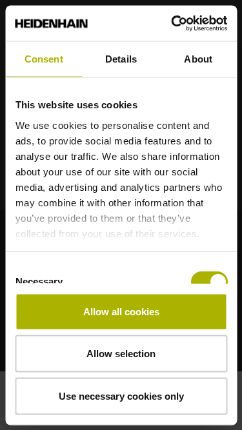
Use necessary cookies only (121, 395)
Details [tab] (121, 59)
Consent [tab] (44, 59)
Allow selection (121, 353)
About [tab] (198, 59)
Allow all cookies (121, 311)
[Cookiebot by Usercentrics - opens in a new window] (172, 23)
